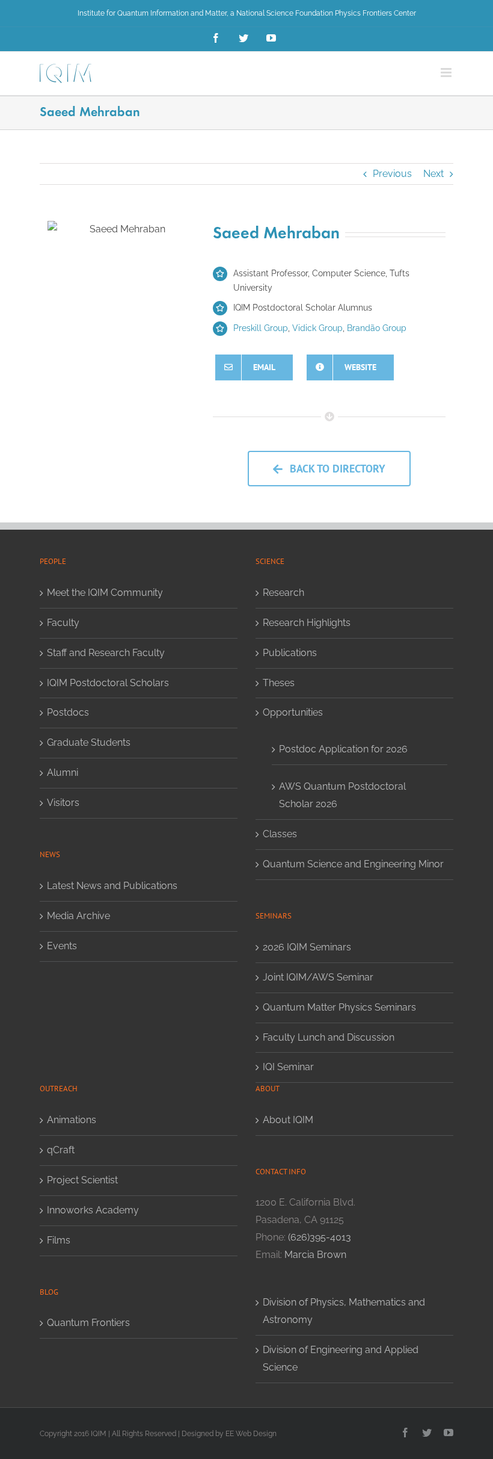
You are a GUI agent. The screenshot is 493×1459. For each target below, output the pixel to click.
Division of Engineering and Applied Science (340, 1358)
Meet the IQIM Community (105, 592)
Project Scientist (82, 1180)
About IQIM (288, 1120)
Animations (71, 1120)
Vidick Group (317, 328)
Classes (280, 834)
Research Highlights (307, 622)
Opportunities (293, 712)
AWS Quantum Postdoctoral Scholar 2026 (342, 795)
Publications (290, 652)
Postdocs (68, 712)
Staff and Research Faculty (106, 652)
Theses (279, 683)
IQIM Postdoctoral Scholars (108, 683)
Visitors (63, 802)
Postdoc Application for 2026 (343, 749)
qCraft (61, 1150)
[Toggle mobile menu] (447, 72)
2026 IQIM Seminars (307, 947)
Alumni (62, 772)
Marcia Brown (315, 1254)
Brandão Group (376, 328)
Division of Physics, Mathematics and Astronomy (344, 1310)
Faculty (63, 622)
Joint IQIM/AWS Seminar (318, 977)
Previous (392, 173)
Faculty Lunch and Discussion (328, 1037)
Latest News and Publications (112, 885)
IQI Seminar (288, 1067)
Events (62, 946)
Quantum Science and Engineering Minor (353, 864)
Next (433, 173)
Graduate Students (88, 742)
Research (283, 592)
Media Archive (78, 916)
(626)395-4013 (319, 1237)
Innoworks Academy (93, 1210)
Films (58, 1240)
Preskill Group (260, 328)
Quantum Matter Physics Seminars (339, 1007)
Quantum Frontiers (88, 1322)
